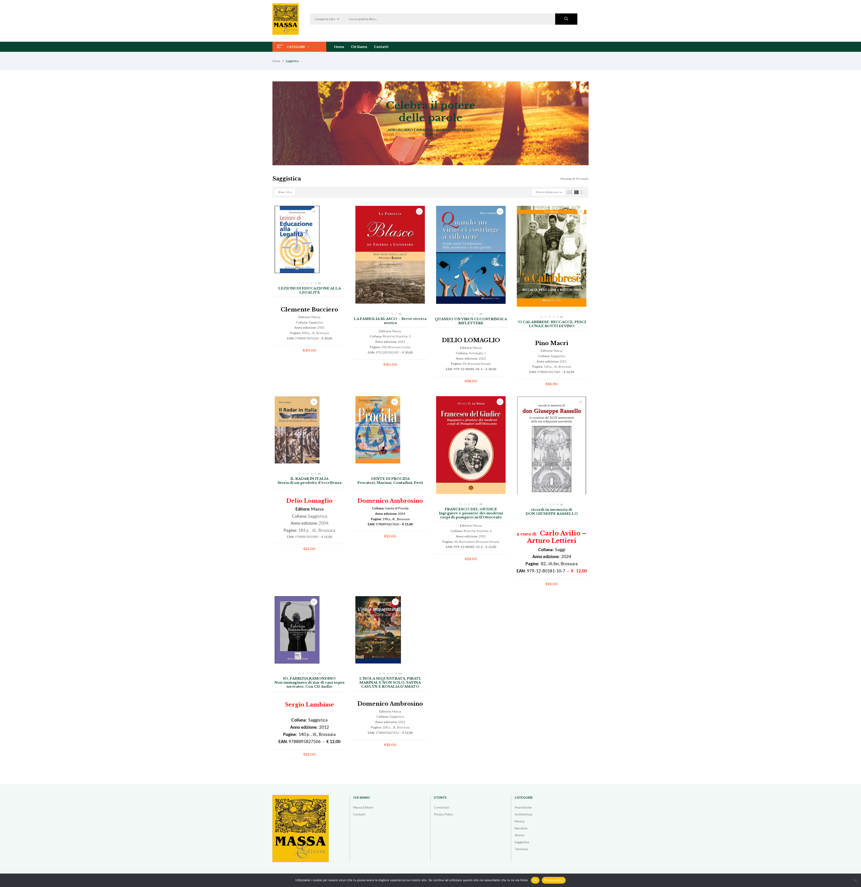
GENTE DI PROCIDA (390, 478)
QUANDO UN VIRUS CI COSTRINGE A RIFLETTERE (471, 321)
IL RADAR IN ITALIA (309, 478)
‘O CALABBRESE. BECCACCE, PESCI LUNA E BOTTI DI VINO (551, 324)
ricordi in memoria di (551, 509)
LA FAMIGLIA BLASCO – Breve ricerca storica (390, 321)
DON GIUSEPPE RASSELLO (552, 513)
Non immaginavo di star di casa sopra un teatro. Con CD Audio (309, 684)
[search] (566, 19)
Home (276, 61)
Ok (535, 880)
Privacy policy (554, 880)
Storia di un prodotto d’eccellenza (309, 482)
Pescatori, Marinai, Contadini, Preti (390, 482)
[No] (855, 880)
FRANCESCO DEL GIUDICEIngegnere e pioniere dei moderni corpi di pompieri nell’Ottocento (471, 513)
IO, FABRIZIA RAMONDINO (309, 678)
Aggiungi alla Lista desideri (314, 211)
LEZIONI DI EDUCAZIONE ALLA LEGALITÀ (309, 290)
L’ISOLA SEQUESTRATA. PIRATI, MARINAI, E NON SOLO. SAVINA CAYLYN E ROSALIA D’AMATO (390, 682)
